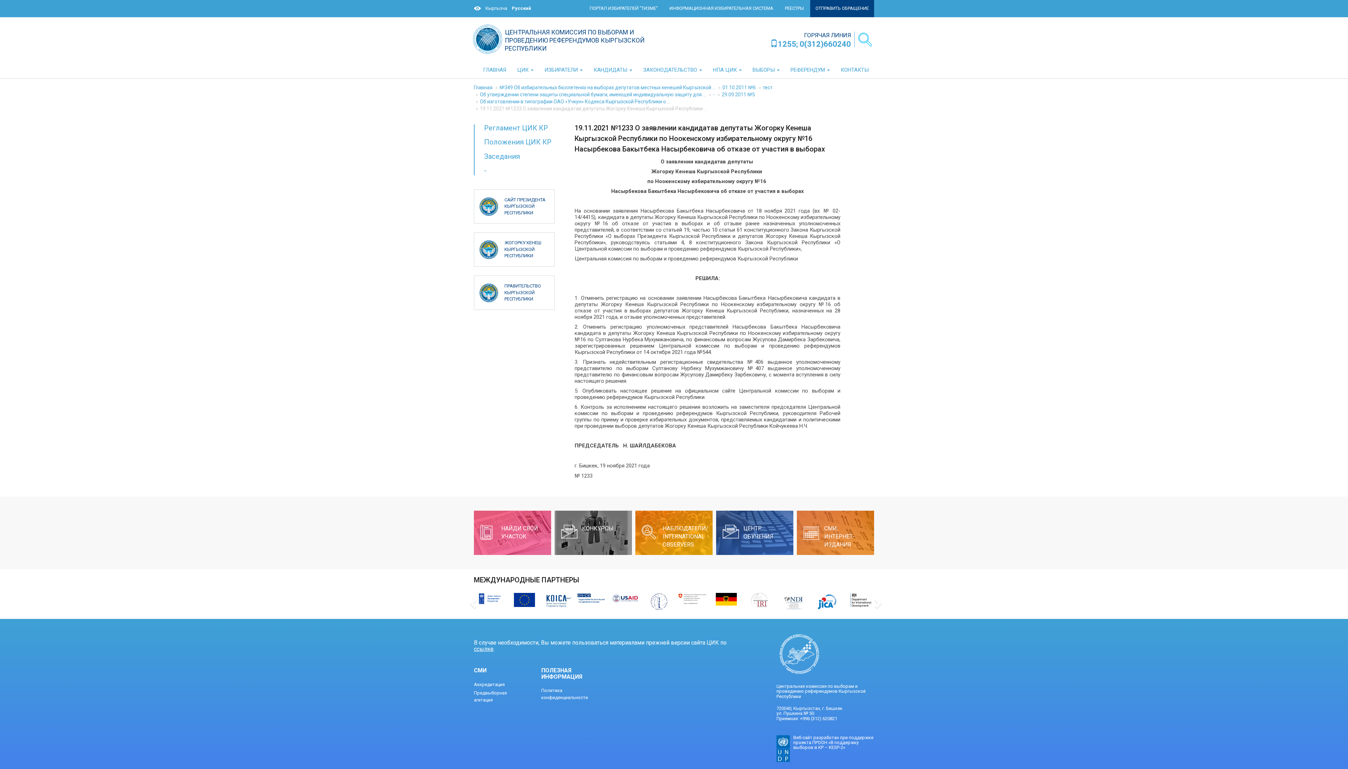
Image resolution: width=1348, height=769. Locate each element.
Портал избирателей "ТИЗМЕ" (624, 8)
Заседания (502, 156)
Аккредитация (489, 684)
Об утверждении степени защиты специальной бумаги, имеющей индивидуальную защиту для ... (593, 94)
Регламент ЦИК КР (516, 128)
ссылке (484, 649)
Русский (521, 8)
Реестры (794, 8)
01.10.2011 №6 (739, 87)
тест (768, 87)
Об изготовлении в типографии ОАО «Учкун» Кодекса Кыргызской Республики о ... (575, 101)
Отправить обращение (842, 8)
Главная (483, 87)
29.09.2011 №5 (738, 94)
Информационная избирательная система (721, 8)
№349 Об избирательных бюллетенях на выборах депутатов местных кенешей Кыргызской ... (607, 87)
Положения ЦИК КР (517, 142)
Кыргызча (496, 8)
